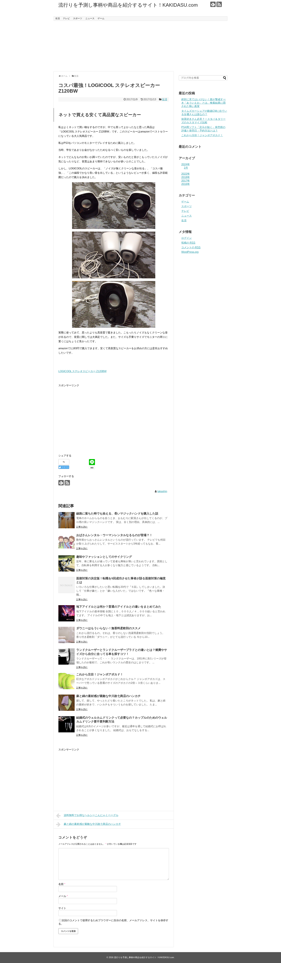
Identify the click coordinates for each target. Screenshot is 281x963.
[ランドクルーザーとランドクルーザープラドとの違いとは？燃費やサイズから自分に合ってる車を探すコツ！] (66, 656)
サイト (62, 908)
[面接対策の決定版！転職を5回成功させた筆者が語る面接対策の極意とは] (66, 585)
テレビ (66, 18)
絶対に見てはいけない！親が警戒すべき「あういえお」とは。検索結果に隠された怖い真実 (203, 103)
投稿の (188, 242)
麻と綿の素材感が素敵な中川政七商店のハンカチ (108, 696)
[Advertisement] (140, 46)
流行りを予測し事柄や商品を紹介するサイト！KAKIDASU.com (128, 5)
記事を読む (82, 527)
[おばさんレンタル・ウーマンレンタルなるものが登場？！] (66, 542)
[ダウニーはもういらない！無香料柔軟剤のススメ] (66, 635)
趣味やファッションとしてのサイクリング (104, 556)
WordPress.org (190, 252)
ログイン (186, 238)
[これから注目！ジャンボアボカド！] (66, 681)
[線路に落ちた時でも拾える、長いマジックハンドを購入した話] (66, 520)
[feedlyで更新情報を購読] (213, 4)
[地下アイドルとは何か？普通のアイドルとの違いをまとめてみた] (66, 613)
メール (63, 896)
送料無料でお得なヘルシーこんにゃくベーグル (91, 815)
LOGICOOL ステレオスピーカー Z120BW (82, 371)
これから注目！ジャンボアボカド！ (99, 674)
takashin (162, 491)
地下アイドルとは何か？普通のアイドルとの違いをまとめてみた (118, 606)
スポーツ (77, 18)
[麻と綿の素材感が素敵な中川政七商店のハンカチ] (66, 703)
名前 (61, 884)
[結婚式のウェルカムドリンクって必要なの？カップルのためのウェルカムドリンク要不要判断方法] (66, 724)
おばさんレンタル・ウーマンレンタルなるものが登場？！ (114, 535)
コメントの (191, 247)
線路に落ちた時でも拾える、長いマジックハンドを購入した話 (117, 513)
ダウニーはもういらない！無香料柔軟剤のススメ (108, 628)
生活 (57, 18)
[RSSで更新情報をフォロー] (219, 4)
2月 (186, 167)
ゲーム (101, 18)
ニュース (89, 18)
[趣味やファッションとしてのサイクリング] (66, 563)
